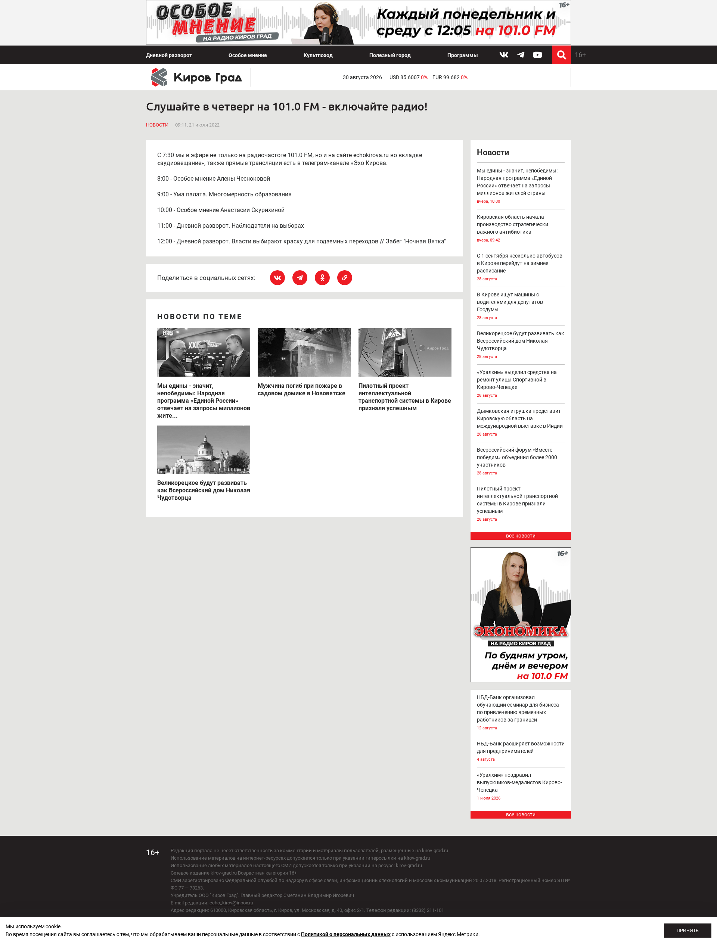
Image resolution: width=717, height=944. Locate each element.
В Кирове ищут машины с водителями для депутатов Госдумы (510, 306)
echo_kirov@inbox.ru (231, 903)
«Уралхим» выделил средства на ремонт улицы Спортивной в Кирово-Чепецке (517, 383)
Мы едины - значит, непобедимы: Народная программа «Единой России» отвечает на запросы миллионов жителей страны (517, 186)
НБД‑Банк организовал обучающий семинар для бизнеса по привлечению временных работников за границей (518, 712)
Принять (688, 930)
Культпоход (318, 55)
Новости (157, 125)
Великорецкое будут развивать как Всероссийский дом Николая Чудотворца (520, 344)
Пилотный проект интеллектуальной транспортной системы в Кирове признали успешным (517, 504)
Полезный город (390, 55)
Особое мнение (248, 55)
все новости (521, 536)
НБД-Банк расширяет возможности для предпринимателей (521, 751)
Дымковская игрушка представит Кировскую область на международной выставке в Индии (520, 422)
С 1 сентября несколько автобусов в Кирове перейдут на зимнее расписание (519, 267)
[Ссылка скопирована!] (344, 277)
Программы (462, 55)
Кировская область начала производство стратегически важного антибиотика (512, 228)
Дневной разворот (169, 55)
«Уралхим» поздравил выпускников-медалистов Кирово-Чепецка (519, 786)
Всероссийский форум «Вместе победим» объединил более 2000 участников (517, 461)
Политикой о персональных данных (346, 934)
